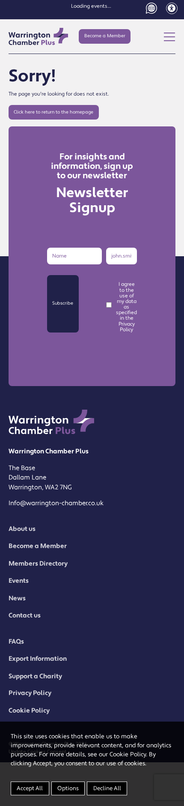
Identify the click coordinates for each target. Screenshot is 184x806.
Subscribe (62, 303)
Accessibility (172, 8)
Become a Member (104, 36)
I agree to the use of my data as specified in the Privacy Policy (126, 307)
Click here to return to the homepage (53, 112)
